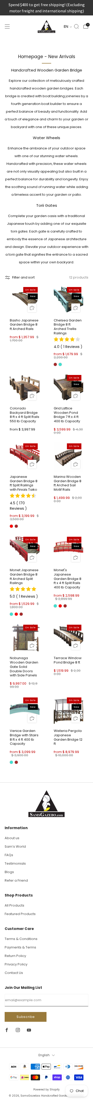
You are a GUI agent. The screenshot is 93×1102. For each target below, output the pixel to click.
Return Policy (15, 955)
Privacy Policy (16, 964)
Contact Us (14, 972)
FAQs (9, 855)
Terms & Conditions (21, 938)
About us (12, 838)
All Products (14, 905)
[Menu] (7, 26)
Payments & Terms (20, 947)
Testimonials (15, 863)
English (44, 1055)
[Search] (76, 26)
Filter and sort (23, 277)
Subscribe (26, 1017)
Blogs (9, 872)
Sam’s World (15, 846)
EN (66, 26)
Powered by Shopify (46, 1089)
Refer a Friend (16, 880)
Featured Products (20, 913)
